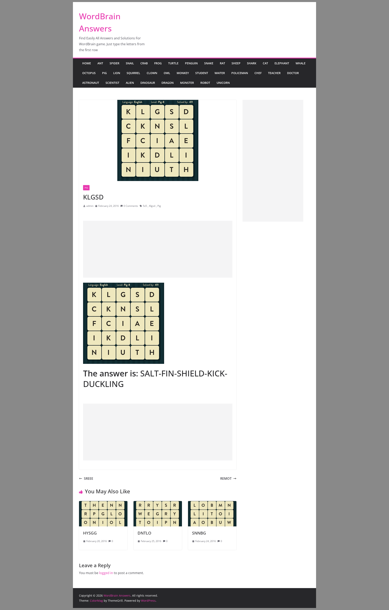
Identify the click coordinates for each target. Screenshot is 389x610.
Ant (100, 63)
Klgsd (152, 206)
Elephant (282, 63)
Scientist (112, 83)
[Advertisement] (157, 249)
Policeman (239, 73)
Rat (222, 63)
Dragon (167, 83)
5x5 (145, 206)
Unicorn (223, 83)
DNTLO (144, 533)
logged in (106, 573)
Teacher (274, 73)
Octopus (89, 73)
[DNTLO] (158, 504)
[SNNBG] (212, 504)
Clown (152, 73)
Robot (205, 83)
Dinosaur (147, 83)
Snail (130, 63)
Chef (258, 73)
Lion (116, 73)
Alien (130, 83)
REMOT (226, 478)
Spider (114, 63)
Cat (265, 63)
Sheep (236, 63)
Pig (104, 73)
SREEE (88, 478)
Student (201, 73)
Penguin (191, 63)
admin (89, 206)
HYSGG (90, 533)
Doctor (293, 73)
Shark (251, 63)
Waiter (220, 73)
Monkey (183, 73)
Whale (301, 63)
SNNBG (199, 533)
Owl (167, 73)
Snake (208, 63)
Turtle (173, 63)
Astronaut (90, 83)
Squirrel (133, 73)
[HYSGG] (103, 504)
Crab (144, 63)
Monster (187, 83)
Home (86, 63)
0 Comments (131, 206)
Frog (158, 63)
